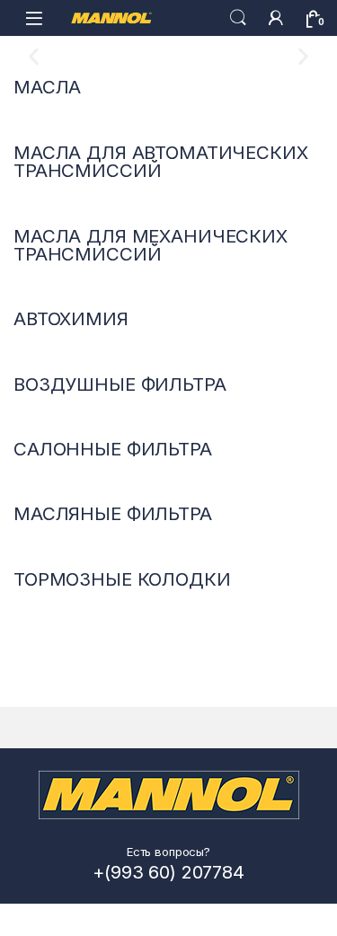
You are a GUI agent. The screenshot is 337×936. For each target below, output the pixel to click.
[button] (33, 57)
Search (238, 18)
